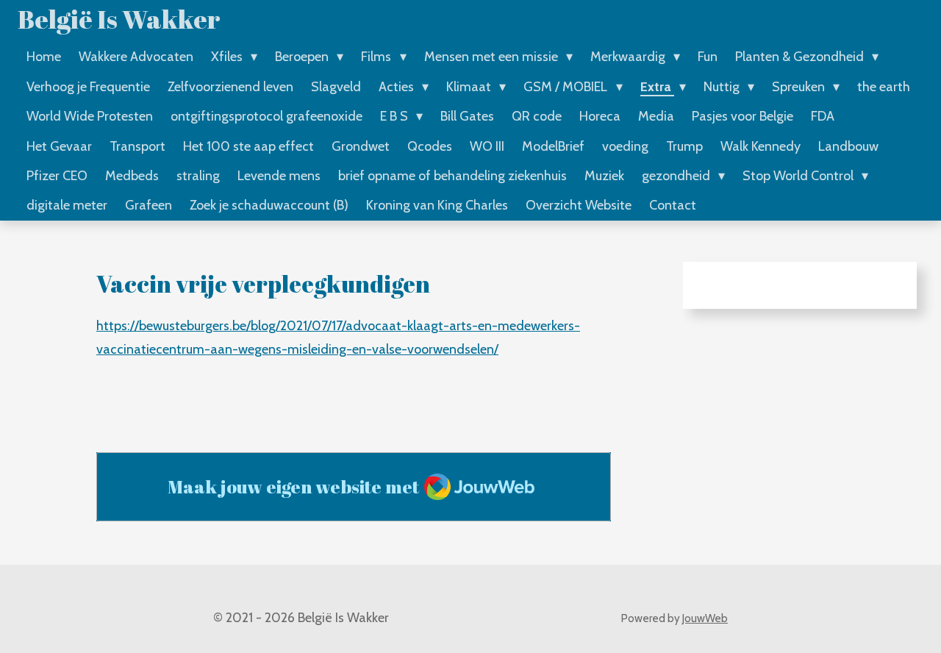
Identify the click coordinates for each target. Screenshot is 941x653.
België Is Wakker (119, 18)
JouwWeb (705, 618)
